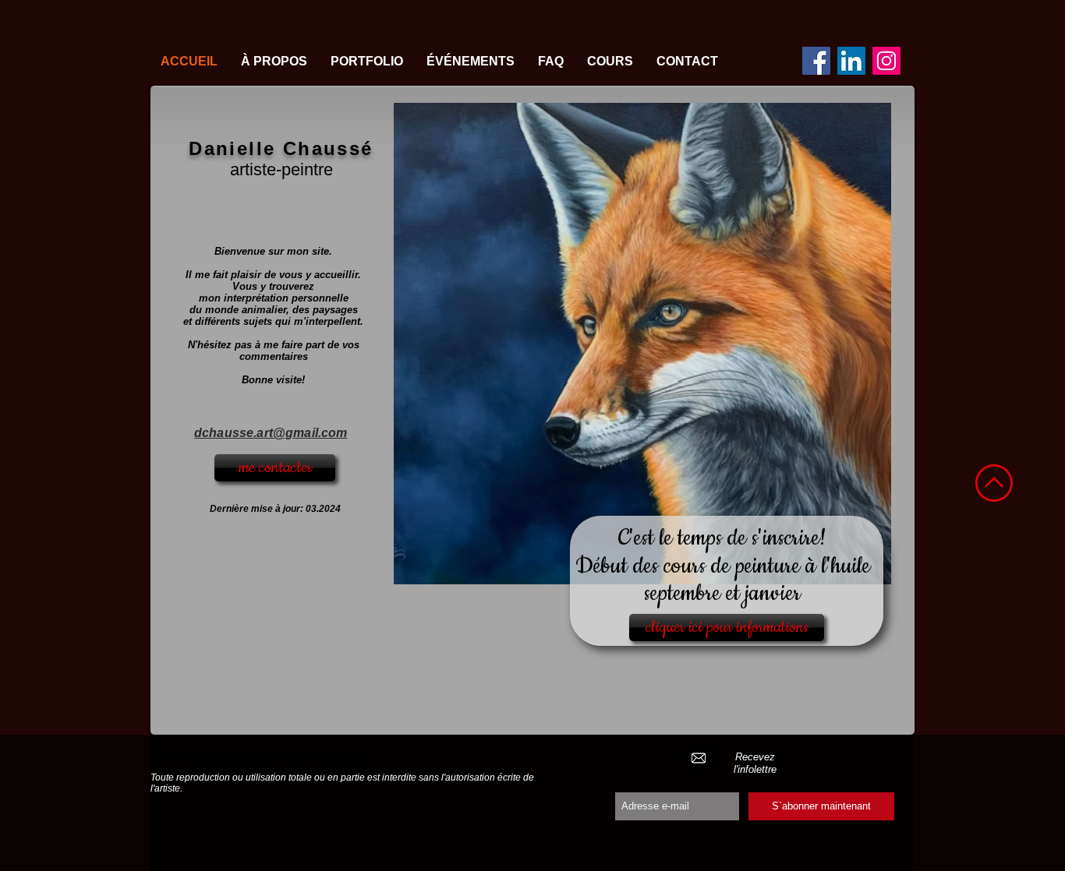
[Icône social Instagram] (886, 61)
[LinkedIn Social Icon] (851, 61)
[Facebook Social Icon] (816, 61)
